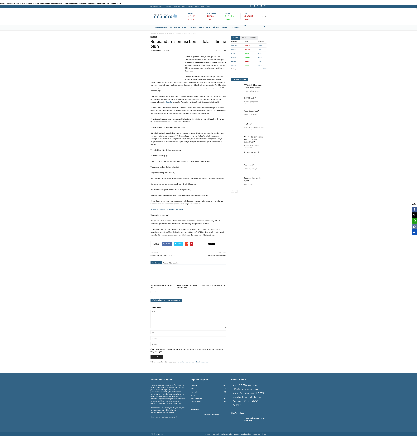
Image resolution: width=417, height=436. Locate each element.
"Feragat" (235, 69)
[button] (263, 27)
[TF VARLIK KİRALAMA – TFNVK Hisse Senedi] (236, 89)
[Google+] (250, 6)
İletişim (208, 6)
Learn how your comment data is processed (193, 362)
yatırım (237, 404)
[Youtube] (264, 6)
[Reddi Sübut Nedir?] (236, 115)
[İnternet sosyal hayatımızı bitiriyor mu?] (162, 275)
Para (234, 401)
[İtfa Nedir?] (236, 128)
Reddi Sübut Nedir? (251, 111)
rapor (255, 400)
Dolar (236, 389)
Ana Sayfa (168, 6)
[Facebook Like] (414, 226)
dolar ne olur (247, 389)
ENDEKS (253, 37)
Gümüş (190, 13)
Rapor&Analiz (195, 402)
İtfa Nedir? (248, 124)
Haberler (194, 385)
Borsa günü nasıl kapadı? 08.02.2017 (163, 255)
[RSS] (257, 6)
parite (239, 401)
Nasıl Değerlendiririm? (201, 27)
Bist (192, 389)
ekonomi (235, 393)
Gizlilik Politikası (199, 6)
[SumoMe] (414, 232)
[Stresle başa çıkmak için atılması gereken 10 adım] (188, 275)
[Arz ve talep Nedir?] (236, 156)
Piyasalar (195, 409)
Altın (235, 385)
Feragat (236, 434)
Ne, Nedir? (237, 27)
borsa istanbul (253, 386)
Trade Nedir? (249, 165)
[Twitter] (261, 6)
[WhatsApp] (414, 221)
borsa (243, 385)
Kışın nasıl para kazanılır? (217, 255)
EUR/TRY (228, 13)
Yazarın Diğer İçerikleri (171, 263)
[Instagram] (254, 6)
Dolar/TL (169, 102)
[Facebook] (247, 6)
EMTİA (244, 37)
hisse (259, 397)
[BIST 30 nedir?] (236, 102)
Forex (264, 68)
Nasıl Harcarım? (222, 27)
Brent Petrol (212, 13)
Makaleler (153, 36)
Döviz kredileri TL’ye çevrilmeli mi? (213, 285)
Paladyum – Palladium (212, 415)
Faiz (242, 393)
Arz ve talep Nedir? (251, 152)
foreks (252, 393)
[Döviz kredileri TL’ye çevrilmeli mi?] (214, 275)
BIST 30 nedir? (250, 98)
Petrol (246, 401)
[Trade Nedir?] (236, 169)
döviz (257, 389)
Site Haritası (256, 434)
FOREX (235, 37)
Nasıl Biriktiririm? (180, 27)
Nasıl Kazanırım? (161, 27)
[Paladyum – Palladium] (196, 417)
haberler (252, 397)
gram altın (237, 397)
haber (244, 397)
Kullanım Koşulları (187, 6)
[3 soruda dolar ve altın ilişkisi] (236, 182)
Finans (247, 393)
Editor (159, 50)
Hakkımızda (177, 6)
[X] (414, 215)
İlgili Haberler (156, 263)
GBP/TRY (246, 13)
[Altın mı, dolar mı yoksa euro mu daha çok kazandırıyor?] (236, 141)
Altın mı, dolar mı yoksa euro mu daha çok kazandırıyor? (253, 139)
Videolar (194, 395)
